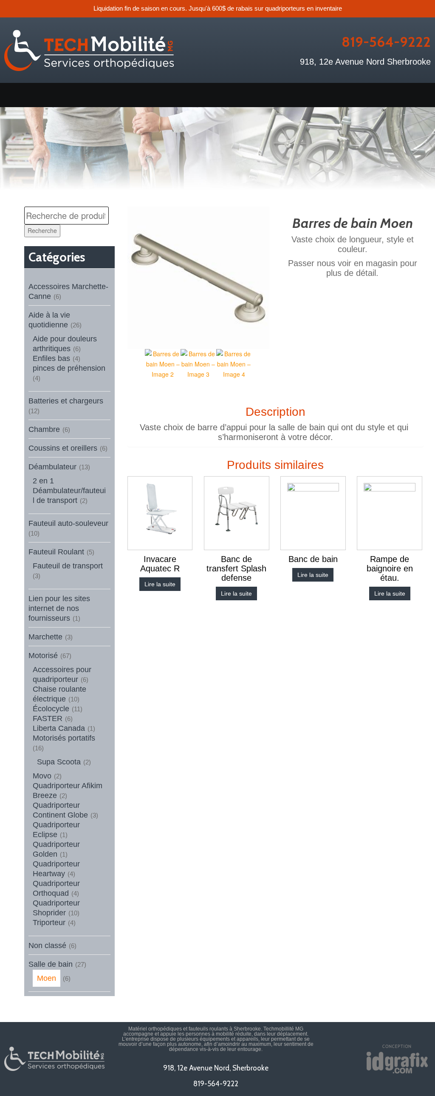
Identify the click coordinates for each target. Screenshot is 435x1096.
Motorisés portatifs (64, 738)
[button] (217, 95)
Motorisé (43, 655)
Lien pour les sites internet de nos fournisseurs (59, 608)
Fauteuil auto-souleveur (68, 523)
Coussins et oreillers (62, 448)
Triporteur (49, 922)
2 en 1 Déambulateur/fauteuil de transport (69, 491)
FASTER (47, 718)
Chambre (44, 429)
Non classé (47, 945)
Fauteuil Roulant (56, 552)
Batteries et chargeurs (65, 401)
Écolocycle (51, 708)
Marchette (45, 637)
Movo (42, 776)
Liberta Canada (59, 728)
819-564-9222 (386, 41)
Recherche (42, 230)
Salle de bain (50, 964)
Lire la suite (159, 584)
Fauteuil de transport (68, 566)
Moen (46, 978)
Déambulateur (52, 467)
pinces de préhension (69, 368)
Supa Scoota (59, 762)
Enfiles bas (51, 358)
